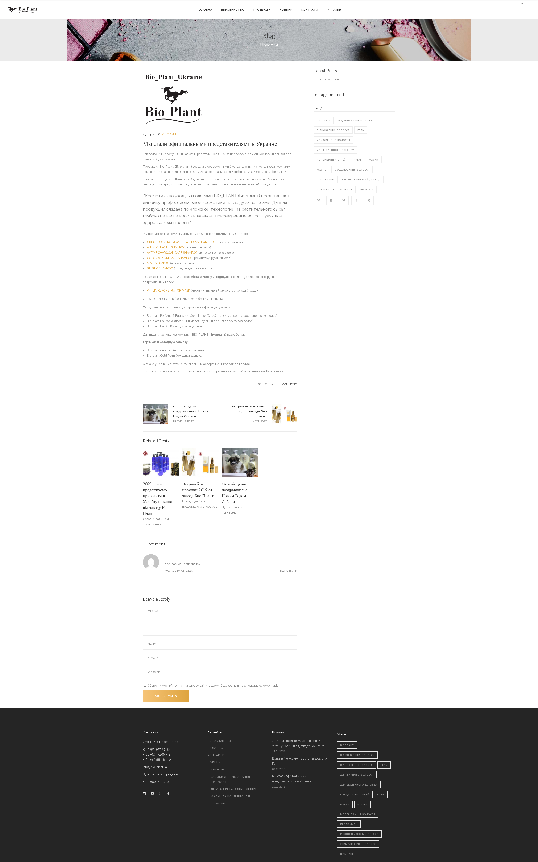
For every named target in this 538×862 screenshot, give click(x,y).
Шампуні (366, 189)
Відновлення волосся (333, 130)
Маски (373, 159)
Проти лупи (325, 179)
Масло (322, 169)
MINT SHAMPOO (158, 263)
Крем (357, 159)
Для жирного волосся (333, 140)
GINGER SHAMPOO (160, 268)
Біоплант (323, 120)
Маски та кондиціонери (231, 796)
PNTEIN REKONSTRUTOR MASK (168, 290)
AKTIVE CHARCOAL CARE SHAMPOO (172, 252)
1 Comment (288, 384)
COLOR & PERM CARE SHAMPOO (170, 258)
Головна (215, 748)
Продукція (216, 769)
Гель (360, 130)
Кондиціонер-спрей (331, 159)
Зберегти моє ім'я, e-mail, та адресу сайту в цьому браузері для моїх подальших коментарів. (213, 685)
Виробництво (219, 740)
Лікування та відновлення (233, 789)
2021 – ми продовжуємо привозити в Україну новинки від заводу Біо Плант (298, 743)
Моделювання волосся (352, 169)
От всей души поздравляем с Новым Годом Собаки (155, 414)
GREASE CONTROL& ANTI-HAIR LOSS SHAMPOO (180, 242)
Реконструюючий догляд (361, 179)
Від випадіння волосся (355, 120)
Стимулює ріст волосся (334, 189)
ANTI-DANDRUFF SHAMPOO (166, 247)
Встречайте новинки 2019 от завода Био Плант (249, 411)
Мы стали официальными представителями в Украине (291, 778)
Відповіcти (288, 570)
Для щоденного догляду (335, 149)
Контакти (216, 755)
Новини (172, 134)
